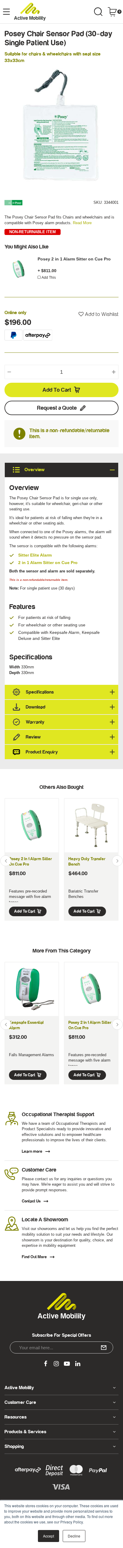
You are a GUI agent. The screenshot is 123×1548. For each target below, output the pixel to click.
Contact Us (31, 1201)
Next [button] (117, 860)
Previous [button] (5, 860)
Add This (48, 277)
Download (35, 707)
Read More (82, 223)
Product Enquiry (42, 752)
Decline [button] (74, 1535)
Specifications (40, 692)
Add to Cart (56, 390)
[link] (45, 1363)
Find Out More (34, 1257)
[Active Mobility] (30, 12)
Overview (33, 469)
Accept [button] (48, 1535)
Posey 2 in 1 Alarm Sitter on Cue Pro (74, 259)
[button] (99, 314)
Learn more (32, 1151)
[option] (61, 125)
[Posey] (13, 202)
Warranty (35, 722)
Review (33, 737)
